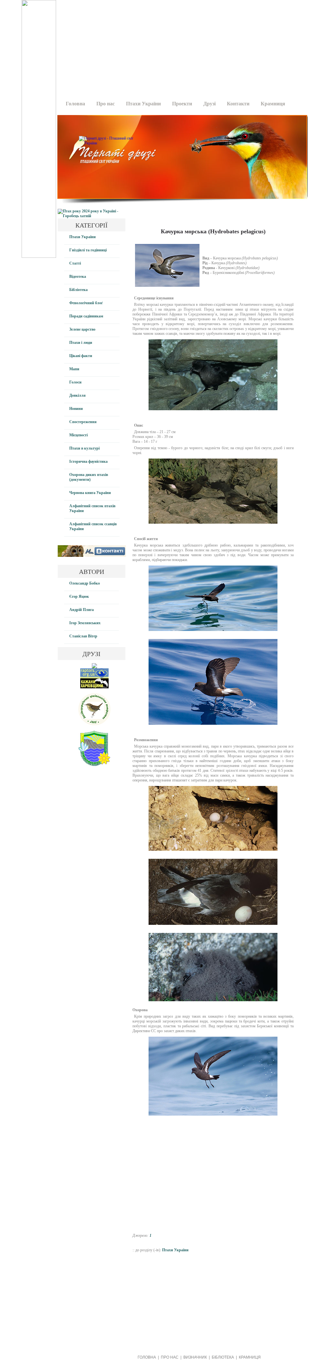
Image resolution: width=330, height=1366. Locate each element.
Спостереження (83, 422)
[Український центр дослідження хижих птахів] (94, 677)
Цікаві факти (80, 356)
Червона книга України (90, 492)
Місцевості (78, 435)
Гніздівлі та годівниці (88, 250)
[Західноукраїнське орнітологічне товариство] (94, 724)
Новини (76, 408)
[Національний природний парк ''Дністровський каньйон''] (94, 764)
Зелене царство (82, 329)
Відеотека (77, 276)
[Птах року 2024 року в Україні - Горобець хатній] (91, 216)
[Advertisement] (177, 45)
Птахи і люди (80, 342)
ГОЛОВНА (147, 1357)
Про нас (105, 103)
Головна (75, 103)
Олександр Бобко (84, 583)
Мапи (74, 369)
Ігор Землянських (85, 623)
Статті (75, 263)
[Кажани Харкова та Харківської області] (94, 687)
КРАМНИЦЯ (250, 1357)
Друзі (209, 103)
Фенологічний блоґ (86, 303)
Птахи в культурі (84, 448)
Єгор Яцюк (79, 596)
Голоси (75, 382)
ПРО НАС (170, 1357)
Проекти (182, 103)
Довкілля (77, 395)
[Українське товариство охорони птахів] (94, 667)
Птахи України (143, 103)
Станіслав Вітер (83, 636)
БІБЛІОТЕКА (223, 1357)
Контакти (238, 103)
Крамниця (273, 103)
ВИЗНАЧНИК (195, 1357)
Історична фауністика (88, 461)
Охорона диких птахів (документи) (88, 477)
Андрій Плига (81, 609)
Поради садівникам (86, 316)
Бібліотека (78, 289)
